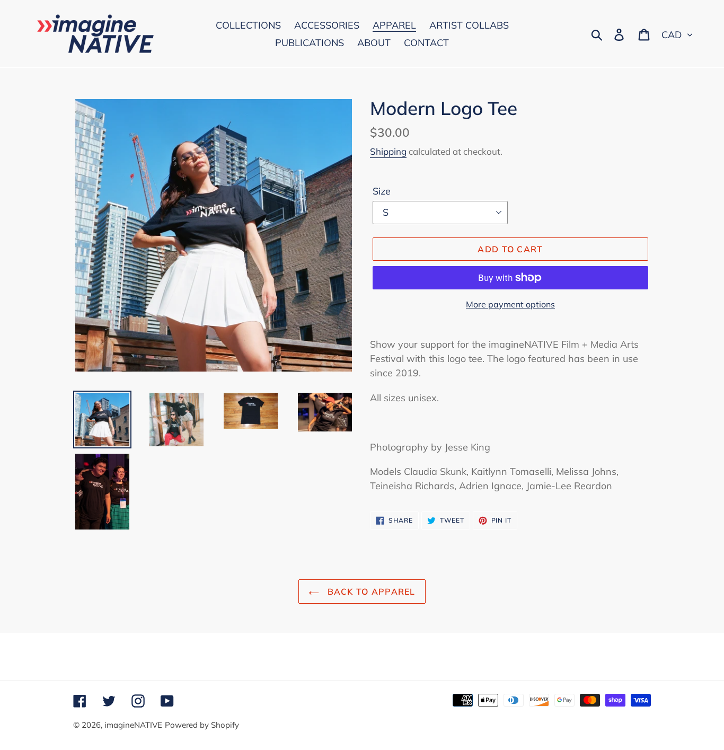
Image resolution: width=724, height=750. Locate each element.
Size (382, 191)
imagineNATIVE (133, 725)
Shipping (388, 151)
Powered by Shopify (202, 725)
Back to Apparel (369, 591)
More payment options (510, 304)
